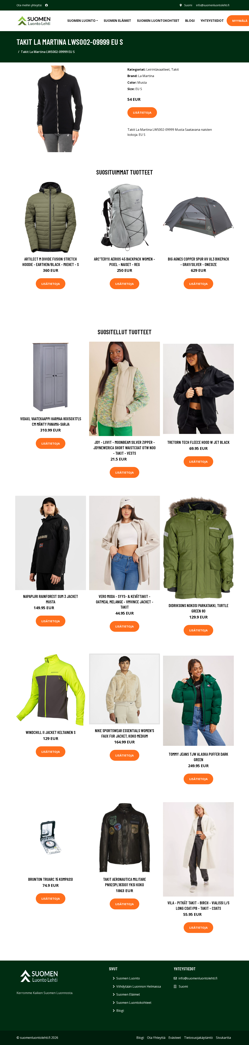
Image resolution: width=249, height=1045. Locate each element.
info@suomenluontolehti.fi (212, 5)
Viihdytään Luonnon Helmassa (138, 986)
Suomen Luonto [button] (81, 20)
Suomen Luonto (128, 978)
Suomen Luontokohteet (158, 20)
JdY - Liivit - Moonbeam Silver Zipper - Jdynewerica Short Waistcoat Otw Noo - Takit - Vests (124, 447)
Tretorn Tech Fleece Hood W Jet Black (198, 442)
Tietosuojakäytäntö (198, 1037)
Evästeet (174, 1037)
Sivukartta (223, 1037)
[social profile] (46, 5)
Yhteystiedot (212, 20)
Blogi (190, 20)
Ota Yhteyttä (156, 1037)
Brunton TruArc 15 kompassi (50, 879)
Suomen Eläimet (117, 20)
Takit (175, 69)
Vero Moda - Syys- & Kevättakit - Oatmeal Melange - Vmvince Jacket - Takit (124, 601)
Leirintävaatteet (158, 69)
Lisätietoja (142, 112)
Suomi (188, 5)
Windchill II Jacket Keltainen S (50, 732)
